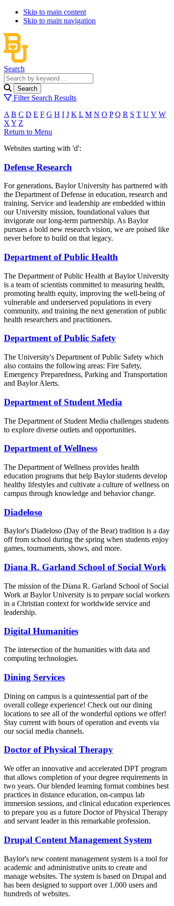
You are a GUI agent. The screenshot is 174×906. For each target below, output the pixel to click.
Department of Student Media (63, 402)
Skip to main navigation (59, 20)
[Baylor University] (87, 60)
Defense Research (38, 167)
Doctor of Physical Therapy (58, 749)
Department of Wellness (50, 448)
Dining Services (34, 677)
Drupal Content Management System (78, 840)
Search (14, 69)
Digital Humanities (41, 631)
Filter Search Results (44, 98)
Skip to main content (54, 12)
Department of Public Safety (60, 338)
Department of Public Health (61, 257)
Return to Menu (28, 132)
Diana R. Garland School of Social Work (85, 567)
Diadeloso (23, 512)
